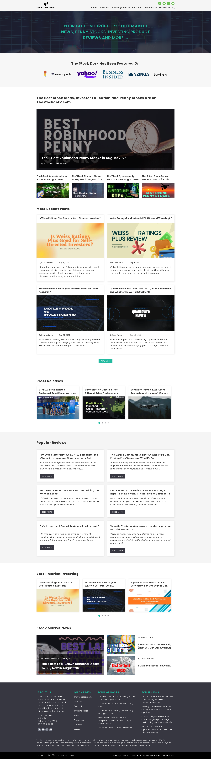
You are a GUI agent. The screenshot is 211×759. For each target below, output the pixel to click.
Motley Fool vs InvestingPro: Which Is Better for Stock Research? (68, 290)
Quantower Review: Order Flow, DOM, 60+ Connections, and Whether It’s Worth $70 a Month (140, 290)
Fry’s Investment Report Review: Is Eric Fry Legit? (69, 526)
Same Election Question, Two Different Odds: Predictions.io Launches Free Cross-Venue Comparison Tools (101, 391)
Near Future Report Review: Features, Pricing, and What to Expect (70, 492)
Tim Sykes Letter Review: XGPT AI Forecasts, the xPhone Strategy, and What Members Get (69, 456)
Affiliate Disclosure (140, 755)
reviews (163, 7)
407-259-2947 (45, 724)
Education (79, 720)
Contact (78, 706)
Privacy (126, 755)
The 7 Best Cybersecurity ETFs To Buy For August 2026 (123, 178)
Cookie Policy (168, 755)
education (137, 7)
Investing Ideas (81, 710)
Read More (47, 476)
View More (105, 360)
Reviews (77, 729)
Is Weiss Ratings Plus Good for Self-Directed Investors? (70, 218)
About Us (104, 7)
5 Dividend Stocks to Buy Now (154, 665)
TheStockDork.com (83, 697)
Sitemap (117, 755)
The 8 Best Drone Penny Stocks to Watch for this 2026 (155, 178)
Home (93, 7)
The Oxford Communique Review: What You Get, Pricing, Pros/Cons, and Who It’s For (140, 456)
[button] (99, 423)
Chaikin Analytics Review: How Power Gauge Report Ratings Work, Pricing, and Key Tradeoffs (140, 492)
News (76, 715)
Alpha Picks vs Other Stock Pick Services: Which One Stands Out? (149, 584)
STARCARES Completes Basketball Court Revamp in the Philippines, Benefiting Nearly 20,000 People (57, 391)
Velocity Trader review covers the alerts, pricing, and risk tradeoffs (140, 528)
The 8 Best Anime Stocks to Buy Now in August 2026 (52, 178)
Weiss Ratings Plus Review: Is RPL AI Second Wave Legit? (141, 218)
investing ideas (119, 7)
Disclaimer (155, 755)
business (149, 7)
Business (78, 724)
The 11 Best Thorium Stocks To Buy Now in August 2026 (87, 178)
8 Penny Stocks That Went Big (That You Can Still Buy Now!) (154, 646)
